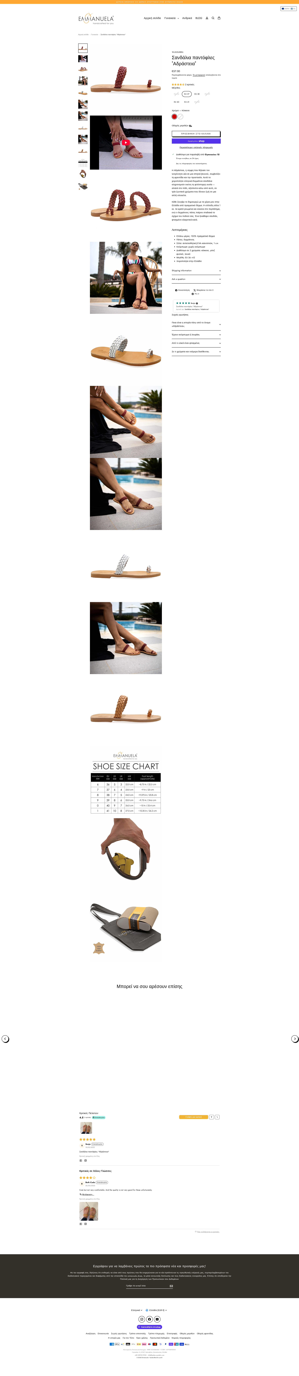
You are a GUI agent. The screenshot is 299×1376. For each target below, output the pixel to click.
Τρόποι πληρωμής (156, 1333)
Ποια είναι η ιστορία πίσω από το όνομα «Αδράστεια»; (191, 324)
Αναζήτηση (90, 1333)
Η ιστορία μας (114, 1338)
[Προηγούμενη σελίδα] (5, 1038)
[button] (178, 84)
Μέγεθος (176, 87)
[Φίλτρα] (211, 1117)
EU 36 (176, 94)
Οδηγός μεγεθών (187, 1333)
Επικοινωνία (103, 1333)
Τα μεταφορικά (199, 75)
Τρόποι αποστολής (137, 1333)
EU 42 (197, 102)
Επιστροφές (172, 1333)
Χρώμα (181, 110)
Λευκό (180, 116)
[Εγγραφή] (171, 1286)
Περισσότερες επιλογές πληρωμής (196, 147)
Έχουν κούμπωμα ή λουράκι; (186, 334)
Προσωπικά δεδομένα (159, 1338)
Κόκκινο (174, 116)
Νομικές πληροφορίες (181, 1338)
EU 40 (176, 102)
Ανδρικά (187, 18)
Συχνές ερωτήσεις (119, 1333)
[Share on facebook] (80, 1161)
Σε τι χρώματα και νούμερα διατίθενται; (190, 351)
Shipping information (181, 270)
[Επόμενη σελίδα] (294, 1038)
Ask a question (178, 279)
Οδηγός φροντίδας (205, 1333)
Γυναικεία (170, 18)
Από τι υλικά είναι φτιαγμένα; (186, 343)
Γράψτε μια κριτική (194, 1117)
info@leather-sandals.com (156, 1355)
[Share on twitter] (85, 1160)
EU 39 (207, 94)
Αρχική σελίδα (152, 18)
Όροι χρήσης (142, 1338)
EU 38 (197, 94)
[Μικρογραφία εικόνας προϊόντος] (83, 58)
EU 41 (186, 102)
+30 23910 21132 (140, 1355)
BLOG (199, 18)
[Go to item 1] (86, 1128)
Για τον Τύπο (128, 1338)
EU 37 (186, 94)
